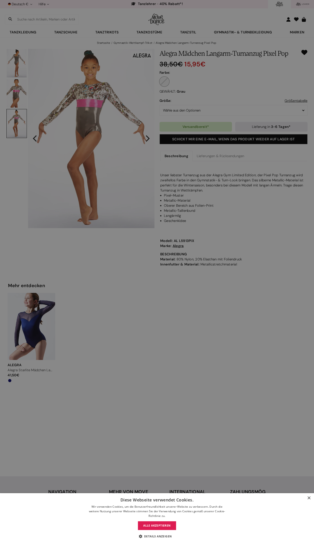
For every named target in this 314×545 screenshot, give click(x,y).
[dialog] (157, 519)
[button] (157, 536)
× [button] (309, 498)
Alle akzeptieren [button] (157, 525)
